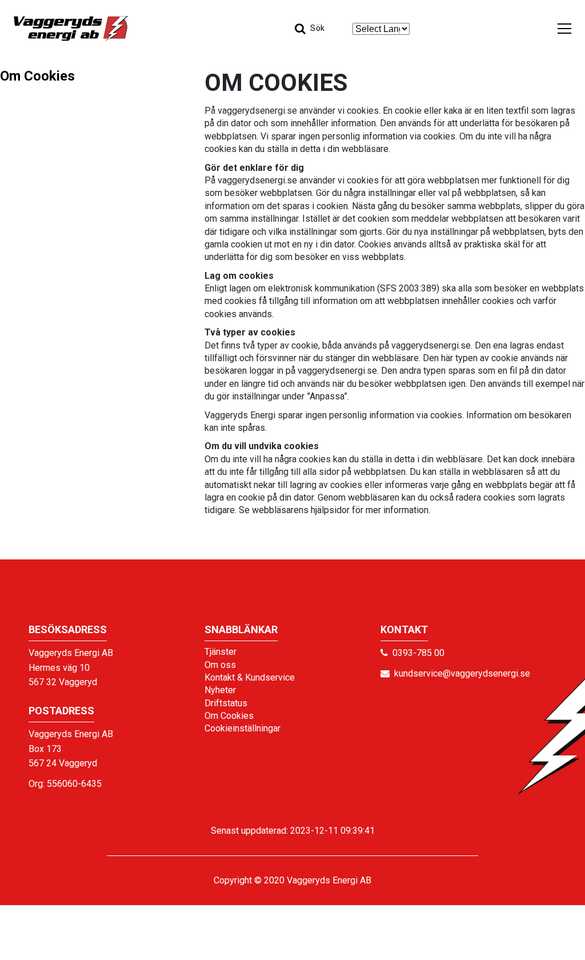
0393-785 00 (418, 652)
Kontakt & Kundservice (250, 677)
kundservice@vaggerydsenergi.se (462, 673)
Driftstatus (226, 703)
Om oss (220, 664)
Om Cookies (37, 76)
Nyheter (220, 690)
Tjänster (221, 651)
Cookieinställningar (243, 728)
